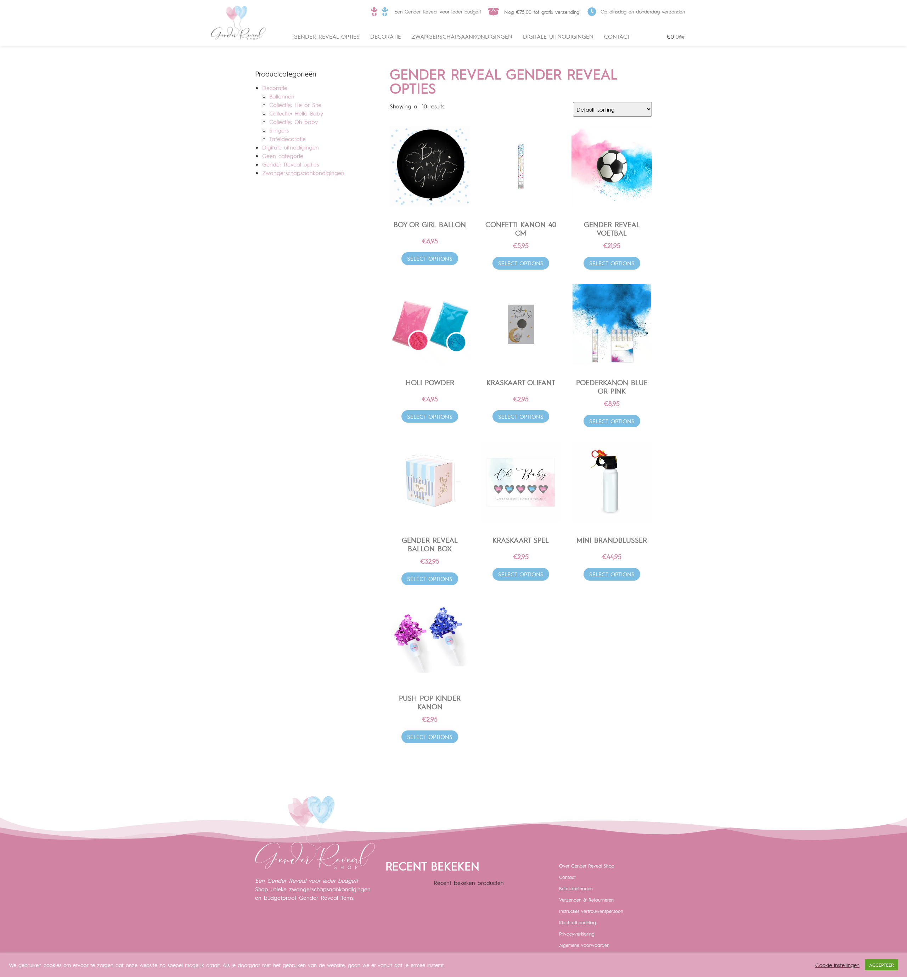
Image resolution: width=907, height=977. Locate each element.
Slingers (279, 130)
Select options (429, 258)
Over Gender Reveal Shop (586, 866)
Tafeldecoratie (287, 138)
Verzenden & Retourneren (586, 900)
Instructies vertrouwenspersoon (591, 911)
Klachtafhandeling (577, 922)
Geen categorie (282, 155)
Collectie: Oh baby (293, 121)
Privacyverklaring (577, 934)
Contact (617, 36)
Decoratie (385, 36)
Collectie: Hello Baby (296, 113)
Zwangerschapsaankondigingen (462, 36)
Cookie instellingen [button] (837, 965)
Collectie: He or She (295, 104)
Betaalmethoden (576, 888)
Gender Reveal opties (326, 36)
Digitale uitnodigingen (558, 36)
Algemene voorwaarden (584, 945)
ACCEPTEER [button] (881, 965)
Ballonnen (281, 96)
